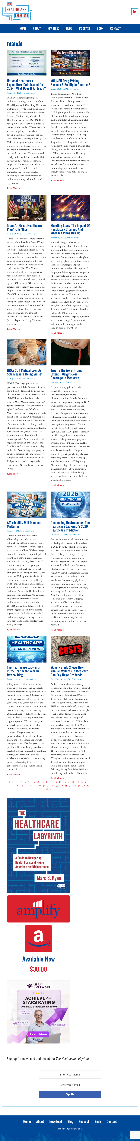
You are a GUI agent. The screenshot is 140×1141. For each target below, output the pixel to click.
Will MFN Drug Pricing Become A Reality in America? (70, 82)
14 (56, 781)
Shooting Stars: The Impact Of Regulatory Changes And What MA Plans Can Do (70, 229)
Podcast (84, 28)
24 (18, 785)
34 (61, 785)
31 (48, 785)
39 (83, 785)
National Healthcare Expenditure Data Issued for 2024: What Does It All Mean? (26, 84)
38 (79, 785)
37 (75, 785)
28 (35, 785)
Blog (69, 28)
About (37, 28)
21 (86, 781)
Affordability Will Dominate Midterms (24, 524)
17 (69, 781)
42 (51, 789)
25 (22, 785)
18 (73, 781)
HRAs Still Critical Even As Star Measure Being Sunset (24, 372)
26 (26, 785)
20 (82, 781)
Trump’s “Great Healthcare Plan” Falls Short (24, 227)
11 (42, 781)
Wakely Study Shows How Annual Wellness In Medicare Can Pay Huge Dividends (69, 671)
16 (64, 781)
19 (77, 781)
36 (70, 785)
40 (88, 785)
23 (13, 785)
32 (53, 785)
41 (47, 789)
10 (38, 781)
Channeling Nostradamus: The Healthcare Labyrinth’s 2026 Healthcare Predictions (70, 526)
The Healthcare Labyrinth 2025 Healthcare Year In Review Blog (23, 671)
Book (100, 28)
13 (51, 781)
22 (9, 785)
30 (44, 785)
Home (22, 28)
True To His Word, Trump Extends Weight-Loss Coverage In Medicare (66, 374)
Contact (115, 28)
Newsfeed (53, 28)
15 (60, 781)
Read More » (14, 188)
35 (66, 785)
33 (57, 785)
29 (40, 785)
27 (31, 785)
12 (47, 781)
